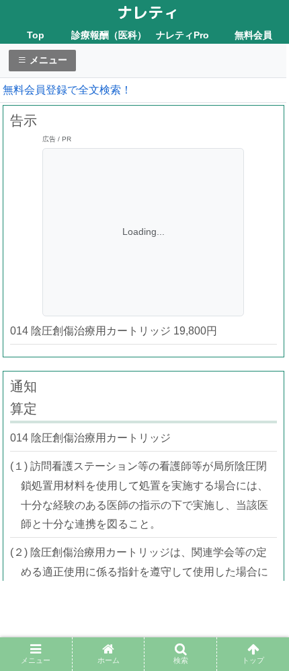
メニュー (47, 60)
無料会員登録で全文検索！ (67, 90)
